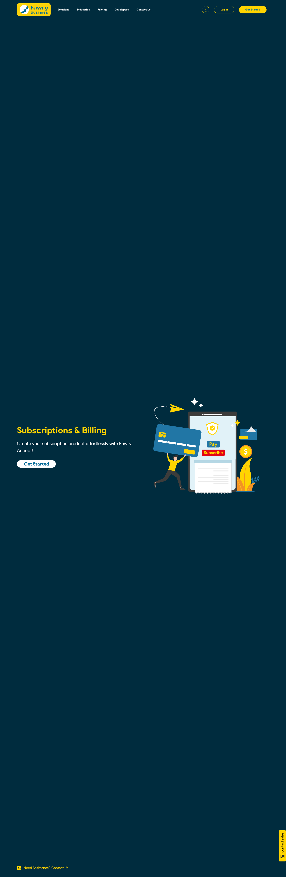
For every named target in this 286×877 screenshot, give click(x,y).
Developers (121, 9)
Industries (83, 9)
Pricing (102, 9)
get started (252, 9)
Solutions (63, 9)
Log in (224, 9)
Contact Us (144, 9)
